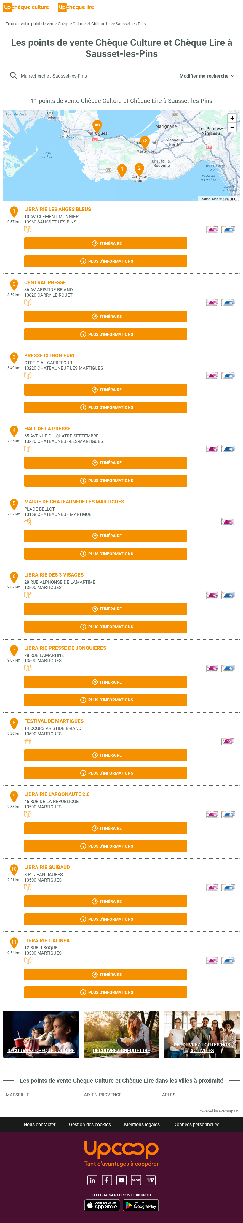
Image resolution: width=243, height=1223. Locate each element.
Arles (168, 1095)
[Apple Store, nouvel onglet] (102, 1205)
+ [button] (232, 118)
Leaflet (205, 198)
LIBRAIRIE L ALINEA (47, 940)
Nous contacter (39, 1124)
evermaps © (229, 1111)
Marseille (17, 1095)
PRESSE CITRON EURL (50, 355)
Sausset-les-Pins (131, 23)
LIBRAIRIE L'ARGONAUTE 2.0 (57, 794)
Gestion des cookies (90, 1124)
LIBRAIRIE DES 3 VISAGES (54, 575)
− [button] (232, 127)
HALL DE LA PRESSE (47, 429)
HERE (234, 198)
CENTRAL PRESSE (45, 282)
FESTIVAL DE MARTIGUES (54, 721)
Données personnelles (196, 1124)
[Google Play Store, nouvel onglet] (141, 1205)
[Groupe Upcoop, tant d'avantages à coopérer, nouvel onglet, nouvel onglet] (121, 1154)
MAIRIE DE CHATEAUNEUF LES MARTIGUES (74, 502)
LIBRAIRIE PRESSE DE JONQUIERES (65, 648)
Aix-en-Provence (103, 1095)
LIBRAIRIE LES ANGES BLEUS (57, 209)
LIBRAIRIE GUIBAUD (47, 867)
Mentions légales (142, 1124)
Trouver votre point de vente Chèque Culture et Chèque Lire (59, 23)
